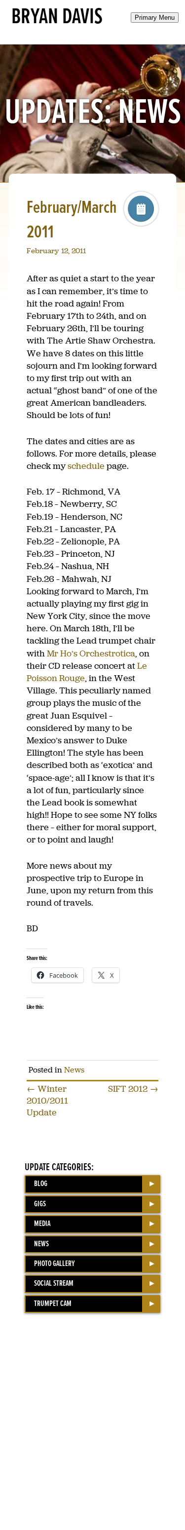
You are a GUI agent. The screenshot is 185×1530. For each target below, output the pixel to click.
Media (42, 1224)
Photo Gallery (54, 1264)
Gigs (40, 1204)
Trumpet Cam (53, 1304)
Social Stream (54, 1283)
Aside (141, 208)
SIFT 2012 (133, 1089)
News (74, 1070)
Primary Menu (155, 17)
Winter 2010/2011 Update (47, 1100)
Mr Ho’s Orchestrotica (91, 653)
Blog (40, 1184)
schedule (86, 466)
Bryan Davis (57, 17)
